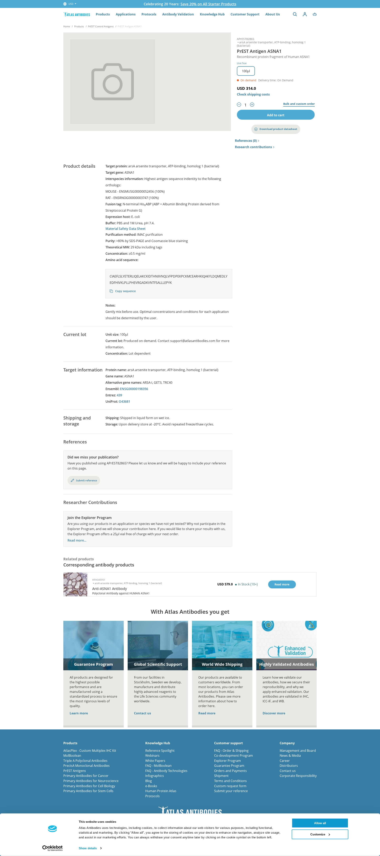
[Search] (295, 14)
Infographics (154, 776)
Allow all (320, 823)
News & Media (290, 755)
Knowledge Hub (212, 14)
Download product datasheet (278, 129)
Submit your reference (231, 791)
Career (285, 760)
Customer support (228, 743)
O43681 (124, 401)
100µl (246, 71)
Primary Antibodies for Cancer (85, 776)
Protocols (149, 14)
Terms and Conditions (230, 781)
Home (66, 26)
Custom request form (230, 786)
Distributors (289, 765)
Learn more (79, 713)
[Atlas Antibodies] (76, 14)
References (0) (246, 141)
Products (103, 14)
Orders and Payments (230, 771)
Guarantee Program (229, 765)
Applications (126, 14)
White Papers (155, 760)
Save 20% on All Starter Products (208, 4)
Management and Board (298, 750)
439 (119, 395)
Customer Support (245, 14)
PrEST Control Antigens (101, 26)
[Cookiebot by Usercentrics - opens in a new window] (52, 848)
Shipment (221, 776)
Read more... (76, 540)
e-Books (151, 786)
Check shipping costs (253, 94)
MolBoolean (72, 755)
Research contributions (253, 147)
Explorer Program (227, 760)
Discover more (274, 713)
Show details (88, 848)
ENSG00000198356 (134, 389)
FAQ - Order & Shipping (231, 750)
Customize (317, 834)
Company (287, 743)
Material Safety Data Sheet (125, 228)
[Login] (305, 14)
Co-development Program (233, 755)
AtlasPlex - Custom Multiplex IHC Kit (89, 750)
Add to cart (275, 115)
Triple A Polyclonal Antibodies (85, 760)
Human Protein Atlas (160, 791)
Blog (148, 781)
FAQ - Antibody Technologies (166, 771)
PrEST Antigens (74, 771)
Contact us (142, 713)
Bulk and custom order (299, 104)
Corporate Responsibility (298, 776)
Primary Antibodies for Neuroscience (91, 781)
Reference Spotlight (160, 750)
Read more (206, 713)
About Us (272, 14)
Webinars (152, 755)
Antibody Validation (178, 14)
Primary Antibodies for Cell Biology (89, 786)
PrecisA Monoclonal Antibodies (86, 765)
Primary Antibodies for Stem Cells (88, 791)
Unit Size (242, 63)
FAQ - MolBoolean (158, 765)
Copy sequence (125, 291)
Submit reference (86, 480)
